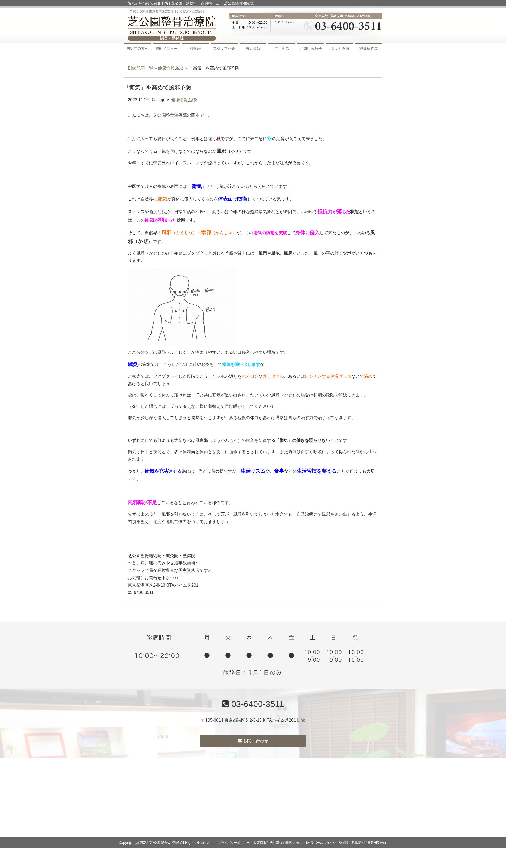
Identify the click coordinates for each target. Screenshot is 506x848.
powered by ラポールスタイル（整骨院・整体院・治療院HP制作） (340, 843)
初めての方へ (137, 48)
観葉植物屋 (368, 48)
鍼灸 (180, 68)
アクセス (282, 48)
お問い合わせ (311, 48)
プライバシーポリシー (234, 843)
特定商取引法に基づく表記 (273, 843)
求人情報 (253, 48)
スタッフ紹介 (224, 48)
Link (301, 720)
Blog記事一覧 (140, 68)
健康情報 (166, 68)
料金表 (195, 48)
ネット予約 (339, 48)
